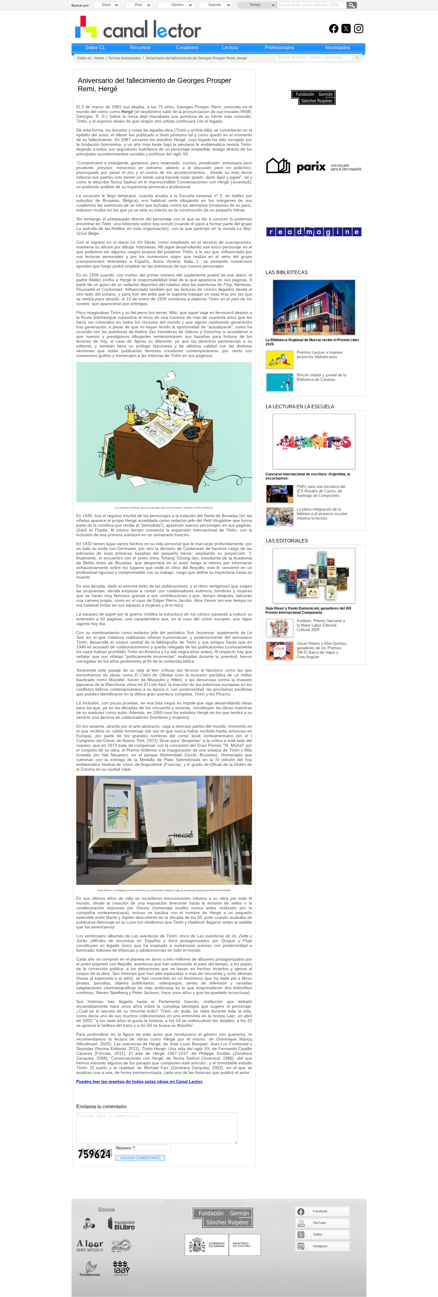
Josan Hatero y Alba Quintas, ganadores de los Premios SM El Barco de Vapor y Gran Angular (322, 650)
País (138, 5)
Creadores (187, 47)
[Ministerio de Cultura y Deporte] (223, 1245)
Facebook (320, 1211)
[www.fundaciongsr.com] (223, 1218)
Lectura (230, 47)
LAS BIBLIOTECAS (287, 272)
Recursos (140, 47)
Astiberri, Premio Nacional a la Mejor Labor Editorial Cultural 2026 (321, 625)
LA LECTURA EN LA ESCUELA (300, 406)
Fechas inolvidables (124, 58)
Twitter (317, 1234)
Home (99, 58)
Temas (255, 5)
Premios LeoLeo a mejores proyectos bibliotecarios (320, 354)
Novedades (337, 47)
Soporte (214, 5)
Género (177, 5)
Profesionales (279, 47)
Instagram (320, 1246)
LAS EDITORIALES (287, 540)
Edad (106, 5)
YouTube (319, 1223)
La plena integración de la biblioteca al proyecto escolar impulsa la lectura (322, 513)
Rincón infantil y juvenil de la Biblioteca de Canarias (321, 377)
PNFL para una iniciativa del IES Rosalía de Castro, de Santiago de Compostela (321, 491)
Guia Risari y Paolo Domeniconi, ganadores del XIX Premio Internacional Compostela (308, 610)
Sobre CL (95, 47)
